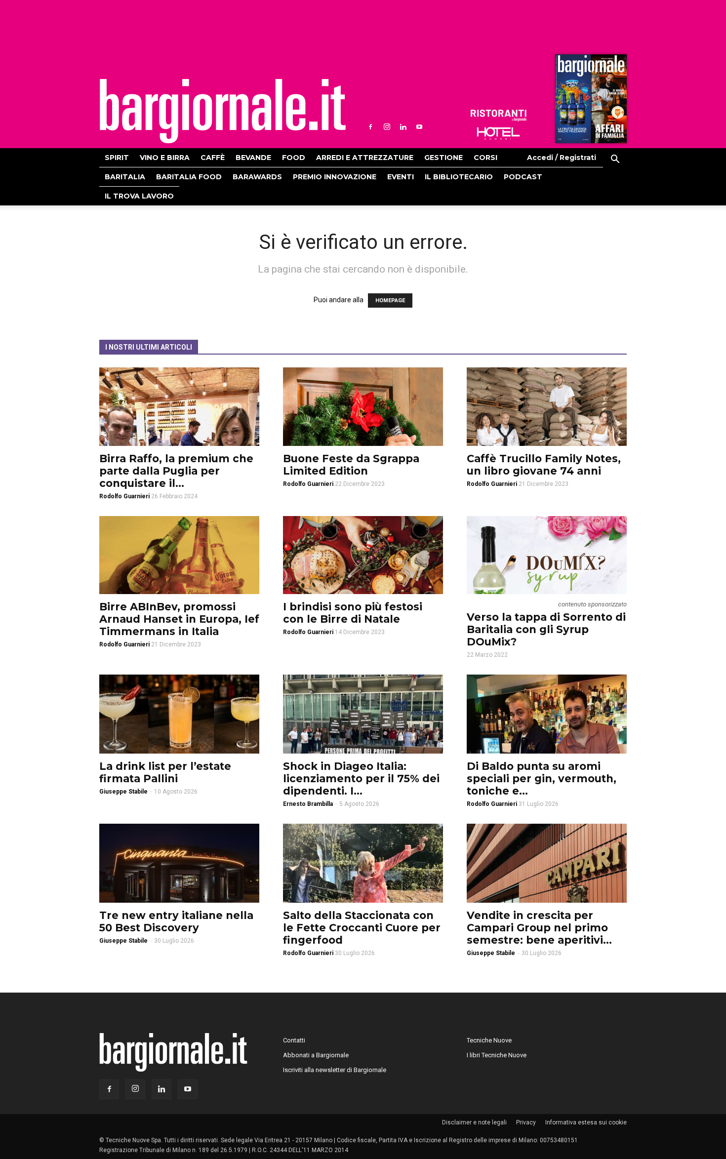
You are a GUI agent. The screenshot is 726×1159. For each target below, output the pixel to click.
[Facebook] (370, 127)
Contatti (294, 1040)
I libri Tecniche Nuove (496, 1055)
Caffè (213, 157)
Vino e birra (165, 157)
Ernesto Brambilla (308, 803)
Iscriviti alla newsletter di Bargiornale (334, 1070)
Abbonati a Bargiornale (316, 1055)
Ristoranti (498, 115)
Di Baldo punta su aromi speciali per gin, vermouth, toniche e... (541, 778)
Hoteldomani (498, 133)
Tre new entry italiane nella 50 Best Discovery (176, 921)
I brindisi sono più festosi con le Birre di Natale (352, 612)
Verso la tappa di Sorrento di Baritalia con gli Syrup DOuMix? (546, 629)
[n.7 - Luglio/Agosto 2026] (590, 101)
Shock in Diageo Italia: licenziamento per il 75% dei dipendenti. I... (361, 778)
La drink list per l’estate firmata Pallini (165, 772)
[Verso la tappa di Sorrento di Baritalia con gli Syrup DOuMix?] (547, 555)
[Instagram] (386, 127)
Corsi (485, 157)
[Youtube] (419, 127)
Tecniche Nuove (489, 1040)
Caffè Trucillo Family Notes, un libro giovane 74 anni (544, 464)
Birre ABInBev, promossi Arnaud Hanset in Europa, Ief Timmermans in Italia (179, 619)
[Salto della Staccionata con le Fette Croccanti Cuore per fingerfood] (363, 863)
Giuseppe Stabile (123, 791)
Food (293, 157)
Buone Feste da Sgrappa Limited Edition (351, 464)
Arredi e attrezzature (364, 157)
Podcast (523, 176)
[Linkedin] (403, 127)
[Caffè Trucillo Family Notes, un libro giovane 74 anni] (547, 406)
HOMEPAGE (390, 300)
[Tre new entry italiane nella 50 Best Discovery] (179, 863)
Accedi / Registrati (561, 157)
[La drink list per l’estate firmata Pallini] (179, 714)
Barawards (257, 176)
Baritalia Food (189, 176)
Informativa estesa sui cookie (586, 1122)
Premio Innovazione (334, 176)
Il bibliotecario (459, 176)
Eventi (400, 176)
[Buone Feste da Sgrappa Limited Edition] (363, 406)
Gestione (443, 157)
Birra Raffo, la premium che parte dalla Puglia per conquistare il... (176, 470)
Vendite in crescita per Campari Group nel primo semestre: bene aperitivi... (539, 927)
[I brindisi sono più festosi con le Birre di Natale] (363, 555)
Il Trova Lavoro (139, 196)
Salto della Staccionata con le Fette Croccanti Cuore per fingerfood (362, 927)
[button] (615, 160)
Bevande (253, 157)
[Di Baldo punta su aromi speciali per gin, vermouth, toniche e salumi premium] (547, 714)
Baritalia (125, 176)
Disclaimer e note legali (474, 1122)
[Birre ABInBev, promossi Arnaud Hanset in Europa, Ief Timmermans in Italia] (179, 555)
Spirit (117, 157)
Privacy (526, 1122)
